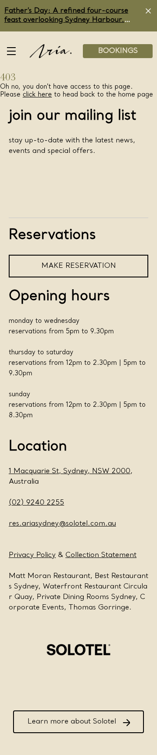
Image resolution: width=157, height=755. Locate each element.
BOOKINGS (118, 51)
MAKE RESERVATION (78, 266)
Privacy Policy (32, 555)
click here (37, 95)
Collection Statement (101, 555)
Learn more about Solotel (71, 722)
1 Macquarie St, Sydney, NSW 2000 (69, 471)
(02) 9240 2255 (36, 503)
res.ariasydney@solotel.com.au (62, 524)
